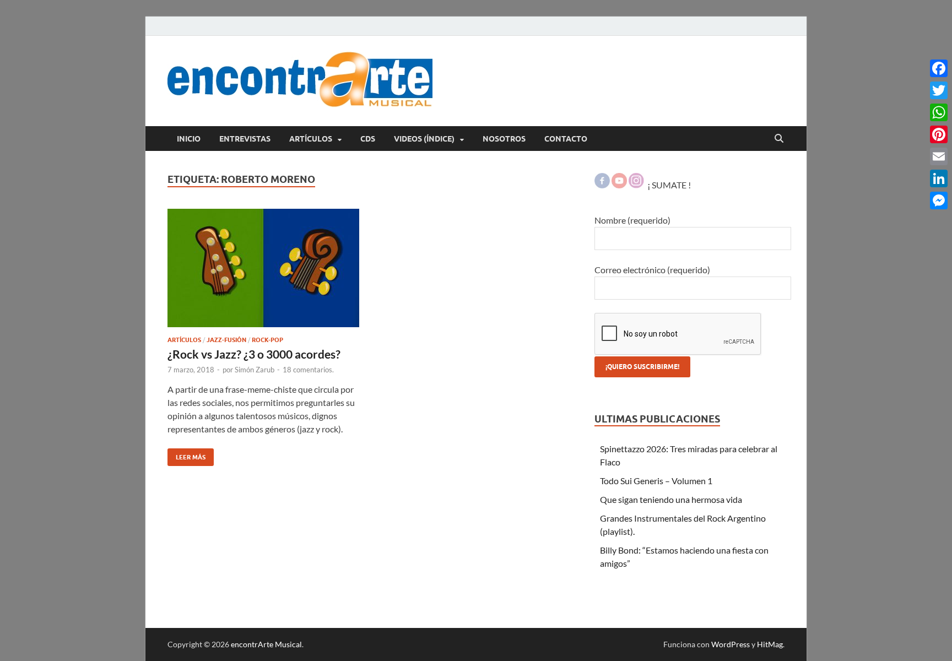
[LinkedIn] (939, 178)
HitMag (770, 644)
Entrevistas (245, 138)
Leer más (186, 454)
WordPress (730, 644)
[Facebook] (939, 68)
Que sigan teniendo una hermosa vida (671, 499)
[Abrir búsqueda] (779, 138)
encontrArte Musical (266, 644)
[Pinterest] (939, 134)
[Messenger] (939, 200)
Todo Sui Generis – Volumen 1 (656, 480)
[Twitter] (939, 90)
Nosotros (504, 138)
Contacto (565, 138)
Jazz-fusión (226, 340)
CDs (367, 138)
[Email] (939, 156)
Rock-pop (267, 340)
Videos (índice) (424, 138)
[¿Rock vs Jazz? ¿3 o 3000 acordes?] (263, 268)
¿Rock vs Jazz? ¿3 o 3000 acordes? (253, 354)
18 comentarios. (308, 369)
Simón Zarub (254, 369)
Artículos (310, 138)
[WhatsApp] (939, 112)
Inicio (189, 138)
